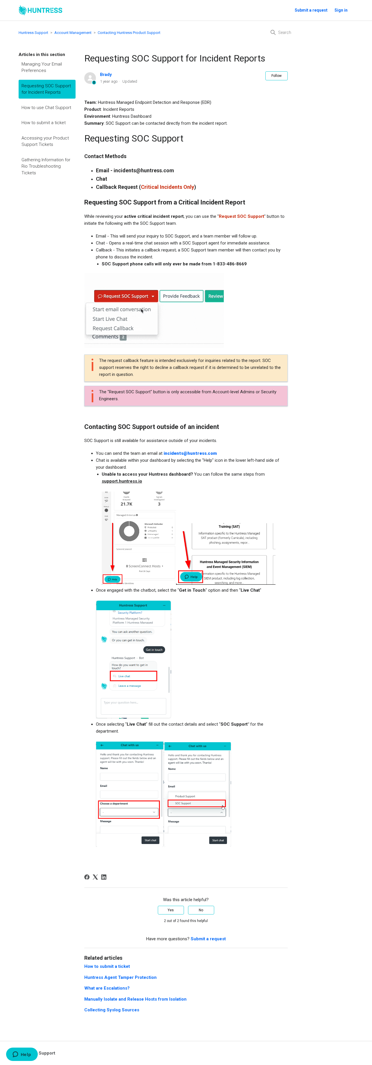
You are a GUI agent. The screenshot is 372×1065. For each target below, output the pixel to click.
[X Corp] (95, 877)
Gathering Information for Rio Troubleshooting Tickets (46, 166)
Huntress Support (33, 32)
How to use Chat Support (46, 107)
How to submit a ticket (44, 122)
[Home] (40, 10)
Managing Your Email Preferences (42, 67)
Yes (171, 910)
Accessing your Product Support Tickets (45, 141)
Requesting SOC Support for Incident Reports (46, 89)
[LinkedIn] (103, 877)
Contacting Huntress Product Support (129, 32)
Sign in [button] (341, 10)
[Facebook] (87, 877)
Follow (276, 76)
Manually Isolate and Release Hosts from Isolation (135, 999)
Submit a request (311, 10)
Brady (106, 74)
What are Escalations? (107, 988)
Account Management (73, 32)
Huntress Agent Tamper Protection (120, 977)
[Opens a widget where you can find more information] (22, 1055)
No (201, 910)
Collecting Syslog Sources (111, 1010)
